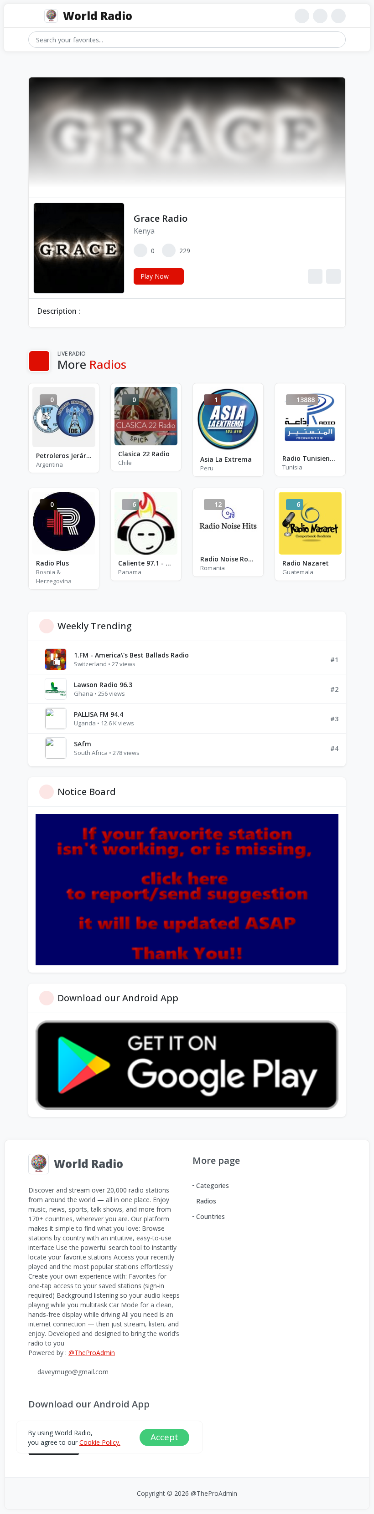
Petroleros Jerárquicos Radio (64, 455)
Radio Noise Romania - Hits (228, 559)
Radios (206, 1201)
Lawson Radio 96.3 (103, 684)
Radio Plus (52, 563)
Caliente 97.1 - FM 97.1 (146, 563)
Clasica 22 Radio (144, 453)
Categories (212, 1185)
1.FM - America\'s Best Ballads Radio (131, 655)
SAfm (82, 743)
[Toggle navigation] (32, 16)
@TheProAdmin (91, 1352)
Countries (210, 1216)
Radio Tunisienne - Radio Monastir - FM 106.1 (310, 458)
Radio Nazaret (305, 563)
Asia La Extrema (226, 459)
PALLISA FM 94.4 (98, 714)
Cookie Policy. (99, 1442)
